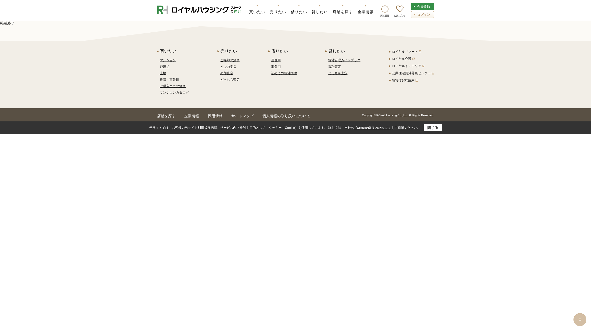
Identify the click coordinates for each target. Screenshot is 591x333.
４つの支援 (228, 66)
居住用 (276, 60)
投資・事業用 (169, 79)
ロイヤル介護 (401, 59)
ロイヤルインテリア (406, 66)
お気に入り (399, 15)
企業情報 (366, 12)
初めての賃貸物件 (284, 73)
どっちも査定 (230, 79)
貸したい (320, 12)
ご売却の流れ (230, 60)
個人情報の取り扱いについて (286, 116)
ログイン (423, 14)
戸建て (164, 66)
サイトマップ (242, 116)
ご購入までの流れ (173, 86)
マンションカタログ (174, 92)
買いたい (257, 12)
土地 (163, 73)
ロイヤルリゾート (405, 51)
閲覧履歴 (384, 15)
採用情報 (215, 116)
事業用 (276, 66)
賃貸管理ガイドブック (344, 60)
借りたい (299, 12)
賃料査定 (334, 66)
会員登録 (423, 6)
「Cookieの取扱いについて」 (372, 128)
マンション (168, 60)
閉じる (432, 128)
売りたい (278, 12)
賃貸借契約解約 (403, 80)
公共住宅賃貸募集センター (411, 73)
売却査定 (226, 73)
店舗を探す (343, 12)
